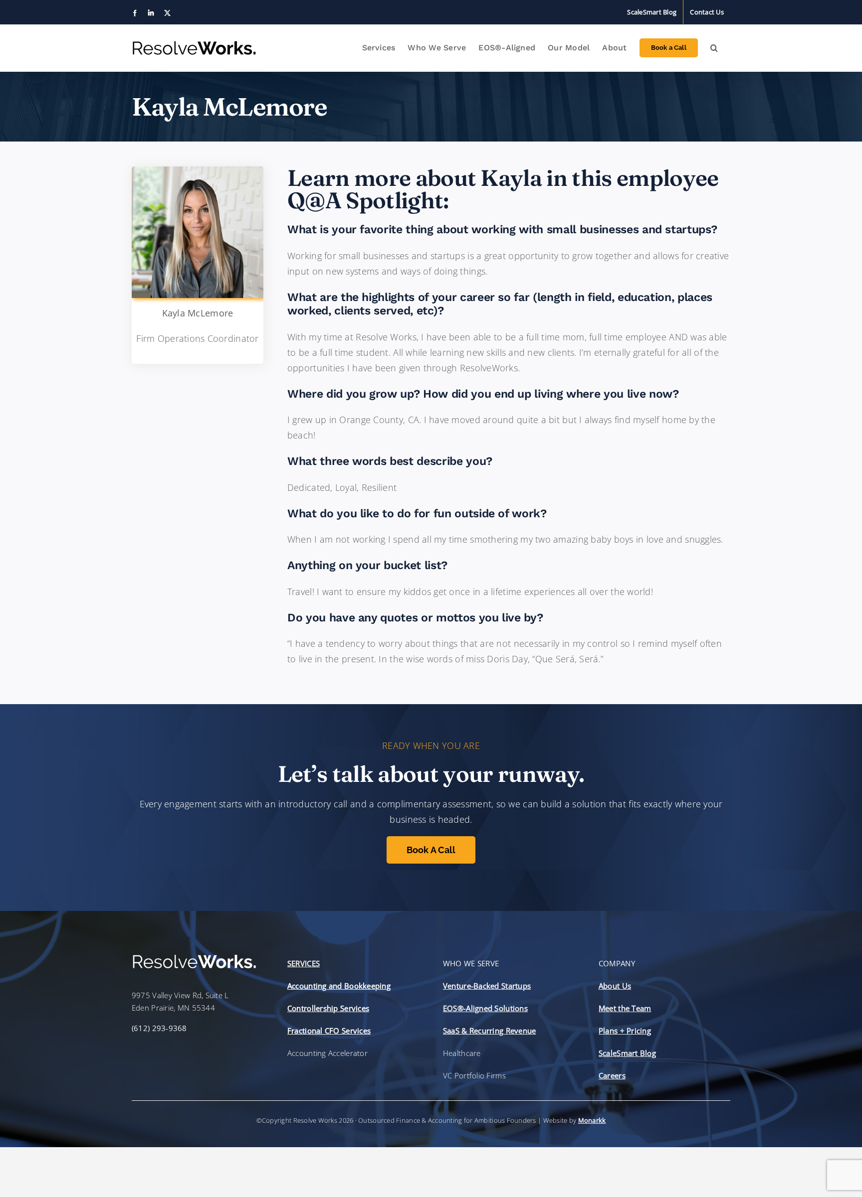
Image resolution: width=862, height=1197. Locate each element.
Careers (612, 1075)
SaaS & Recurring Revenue (489, 1031)
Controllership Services (328, 1008)
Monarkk (592, 1120)
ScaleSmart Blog (627, 1053)
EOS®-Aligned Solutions (485, 1008)
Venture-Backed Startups (487, 986)
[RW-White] (194, 958)
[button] (714, 47)
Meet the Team (625, 1008)
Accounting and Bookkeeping (339, 986)
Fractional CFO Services (329, 1031)
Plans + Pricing (625, 1031)
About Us (615, 986)
